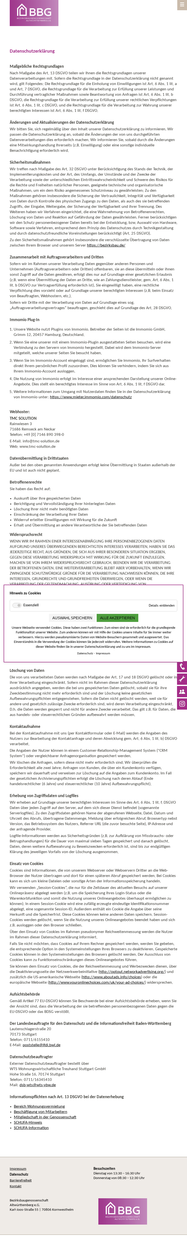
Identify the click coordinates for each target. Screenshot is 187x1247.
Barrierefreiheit (21, 1180)
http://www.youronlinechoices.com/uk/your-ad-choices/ (97, 982)
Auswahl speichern (72, 618)
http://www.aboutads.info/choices (111, 977)
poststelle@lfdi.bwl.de (41, 1045)
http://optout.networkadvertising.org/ (132, 972)
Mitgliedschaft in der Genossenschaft (45, 1117)
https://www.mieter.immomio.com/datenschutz (91, 397)
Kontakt (15, 1186)
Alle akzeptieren (117, 618)
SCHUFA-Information (31, 1128)
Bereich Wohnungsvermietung (39, 1106)
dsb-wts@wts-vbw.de (37, 1085)
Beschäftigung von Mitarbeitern (40, 1112)
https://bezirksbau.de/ (106, 245)
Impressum (18, 1169)
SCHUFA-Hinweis (28, 1123)
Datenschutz (85, 653)
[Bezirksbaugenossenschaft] (120, 1224)
